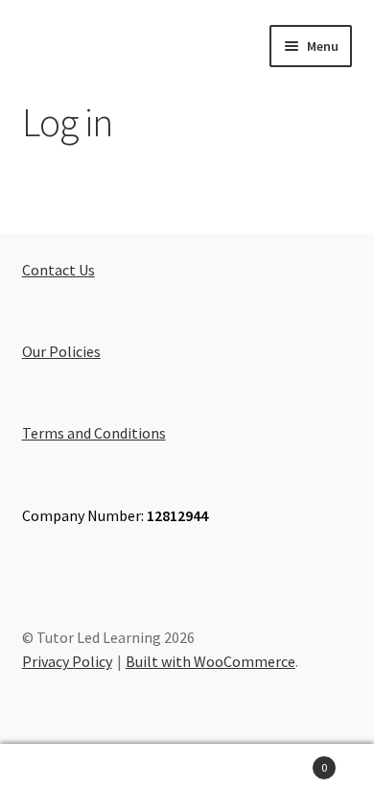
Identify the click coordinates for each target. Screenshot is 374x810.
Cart (288, 760)
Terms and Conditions (94, 432)
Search (187, 777)
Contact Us (58, 269)
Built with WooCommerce (210, 661)
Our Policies (61, 351)
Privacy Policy (67, 661)
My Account (62, 777)
